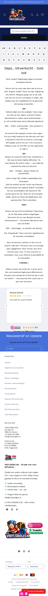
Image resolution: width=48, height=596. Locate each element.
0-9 (3, 48)
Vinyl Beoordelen (11, 414)
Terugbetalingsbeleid (22, 582)
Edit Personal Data (12, 409)
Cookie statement (12, 404)
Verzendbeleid (33, 585)
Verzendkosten (11, 388)
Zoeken (24, 38)
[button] (4, 14)
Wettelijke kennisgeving (18, 589)
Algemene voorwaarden (14, 368)
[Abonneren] (40, 349)
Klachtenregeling (11, 373)
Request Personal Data (14, 399)
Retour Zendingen (12, 378)
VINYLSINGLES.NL (23, 579)
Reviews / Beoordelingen (15, 383)
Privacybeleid (10, 394)
